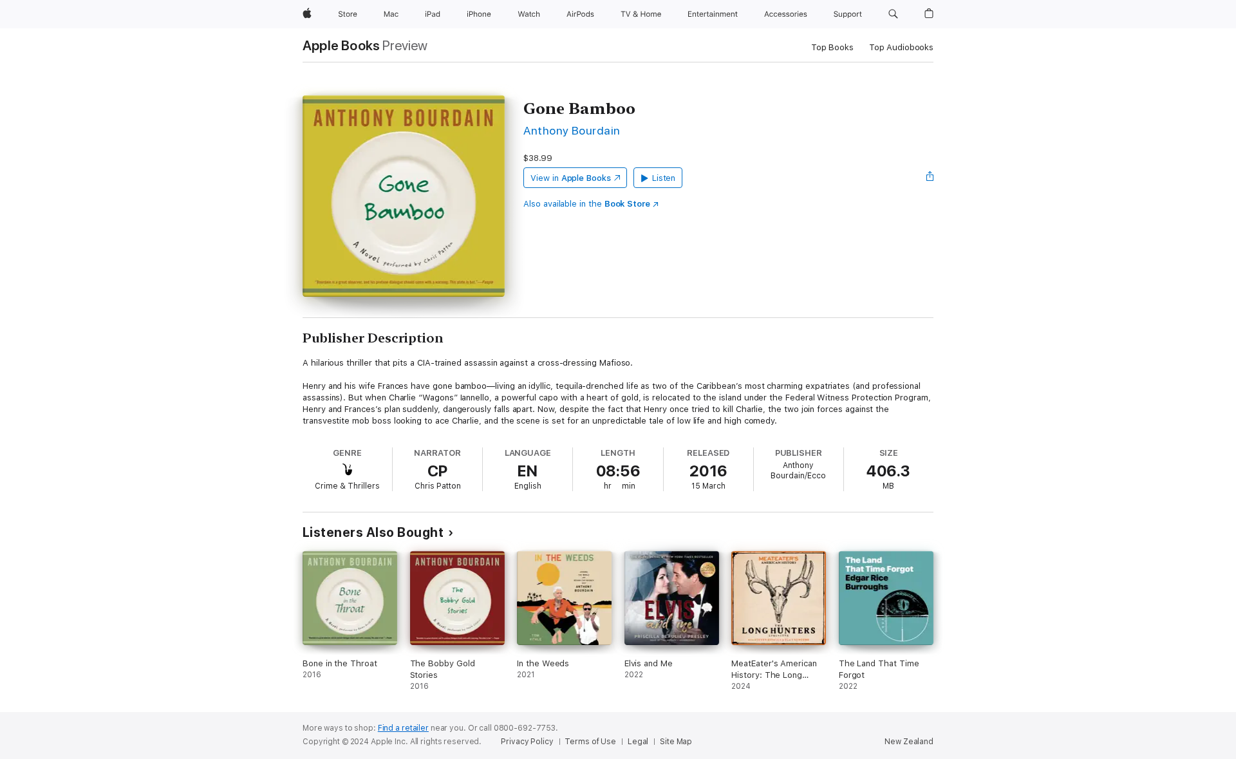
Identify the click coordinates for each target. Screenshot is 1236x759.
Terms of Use (590, 741)
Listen (664, 178)
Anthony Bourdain (572, 130)
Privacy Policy (527, 741)
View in (570, 178)
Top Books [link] (832, 47)
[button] (893, 14)
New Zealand (909, 741)
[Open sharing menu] (930, 178)
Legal (638, 741)
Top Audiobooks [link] (901, 47)
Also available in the (586, 204)
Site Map (676, 741)
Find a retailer (403, 728)
